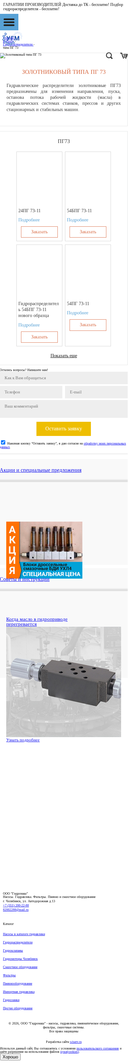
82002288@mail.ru (16, 909)
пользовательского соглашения (97, 1048)
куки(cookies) (69, 1051)
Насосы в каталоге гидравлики (24, 934)
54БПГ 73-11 (79, 210)
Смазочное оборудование (20, 967)
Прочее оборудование (17, 1008)
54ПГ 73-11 (78, 303)
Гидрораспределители (17, 942)
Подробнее (29, 219)
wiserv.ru (76, 1042)
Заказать (39, 231)
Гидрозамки (11, 1000)
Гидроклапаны (13, 950)
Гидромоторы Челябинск (20, 959)
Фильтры (9, 975)
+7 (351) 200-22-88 (16, 905)
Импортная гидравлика (18, 991)
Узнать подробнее (23, 739)
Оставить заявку (63, 428)
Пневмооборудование (17, 983)
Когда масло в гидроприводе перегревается (37, 622)
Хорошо (10, 1056)
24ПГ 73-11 (29, 210)
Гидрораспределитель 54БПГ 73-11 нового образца (38, 309)
